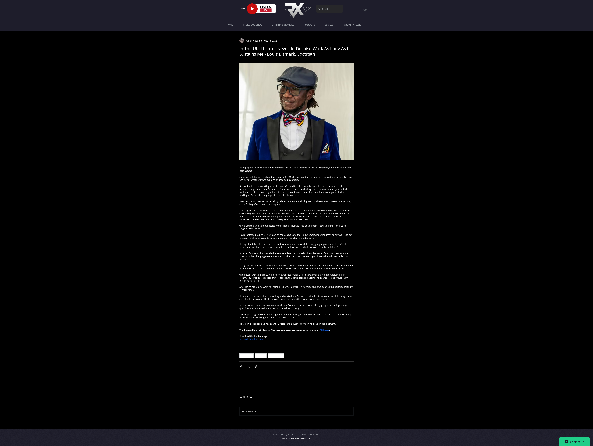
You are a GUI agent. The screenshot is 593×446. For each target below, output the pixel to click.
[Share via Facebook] (240, 366)
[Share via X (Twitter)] (248, 366)
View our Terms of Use (308, 434)
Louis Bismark (276, 355)
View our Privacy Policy (283, 434)
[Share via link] (255, 366)
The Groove (246, 355)
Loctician (261, 355)
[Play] (252, 8)
